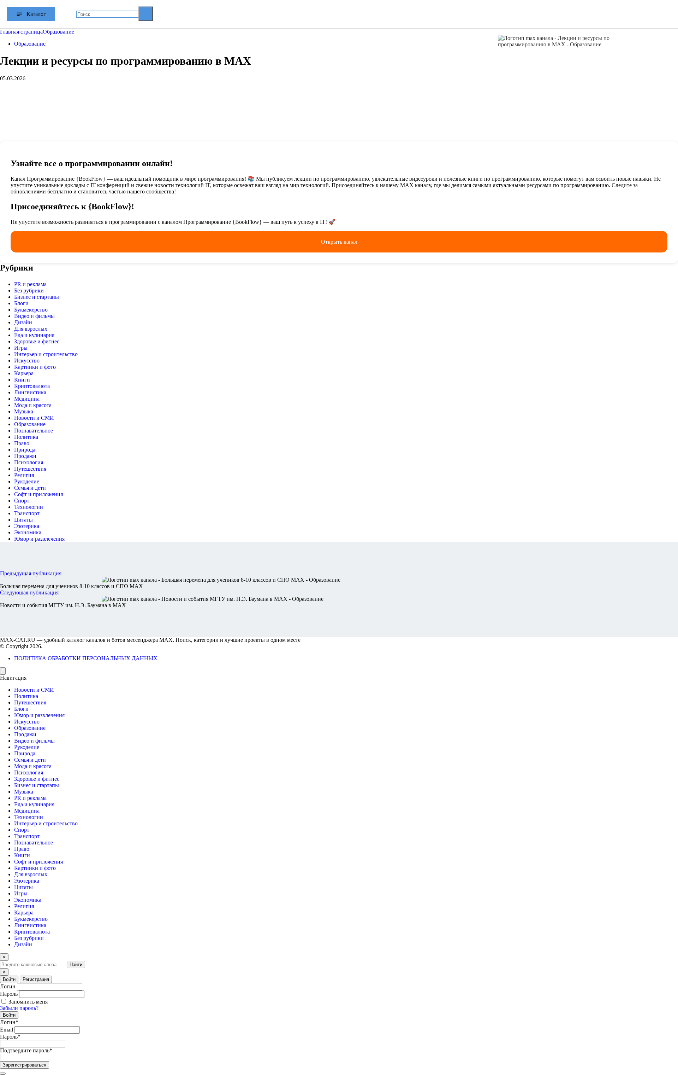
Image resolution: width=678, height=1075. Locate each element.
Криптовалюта (32, 386)
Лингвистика (30, 392)
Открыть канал (339, 242)
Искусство (27, 361)
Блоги (21, 303)
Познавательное (33, 431)
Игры (21, 348)
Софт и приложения (38, 494)
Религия (24, 475)
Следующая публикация (29, 592)
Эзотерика (26, 526)
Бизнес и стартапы (36, 297)
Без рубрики (29, 290)
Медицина (27, 399)
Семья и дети (30, 488)
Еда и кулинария (34, 335)
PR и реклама (30, 284)
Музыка (23, 411)
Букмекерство (31, 310)
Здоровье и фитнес (36, 341)
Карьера (24, 373)
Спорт (21, 501)
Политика (26, 437)
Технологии (28, 507)
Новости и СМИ (34, 418)
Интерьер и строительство (46, 354)
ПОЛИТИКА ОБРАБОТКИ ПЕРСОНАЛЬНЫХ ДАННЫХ (85, 658)
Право (21, 443)
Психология (28, 462)
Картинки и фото (35, 367)
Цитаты (23, 520)
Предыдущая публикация (30, 573)
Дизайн (23, 322)
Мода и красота (33, 405)
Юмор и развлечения (39, 539)
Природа (24, 450)
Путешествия (30, 469)
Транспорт (27, 513)
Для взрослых (30, 329)
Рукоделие (26, 481)
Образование (30, 44)
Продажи (25, 456)
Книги (22, 380)
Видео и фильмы (34, 316)
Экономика (27, 532)
